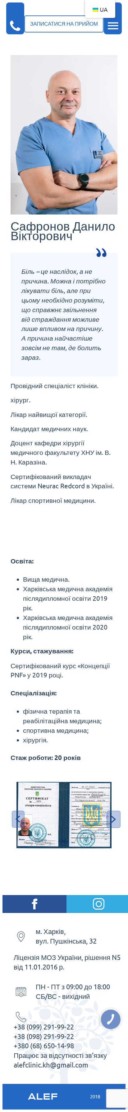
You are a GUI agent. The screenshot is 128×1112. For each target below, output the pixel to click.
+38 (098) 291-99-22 (44, 1037)
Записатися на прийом (64, 23)
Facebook (34, 904)
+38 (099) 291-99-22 (44, 1027)
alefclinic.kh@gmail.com (51, 1065)
